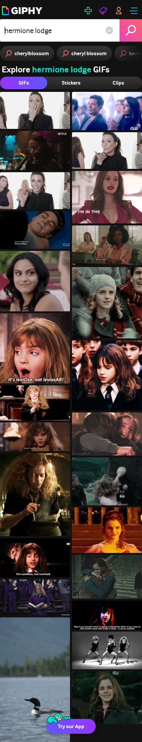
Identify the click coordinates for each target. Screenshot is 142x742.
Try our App (71, 726)
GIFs (23, 83)
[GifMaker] (88, 10)
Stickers (71, 83)
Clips (118, 83)
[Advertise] (103, 10)
